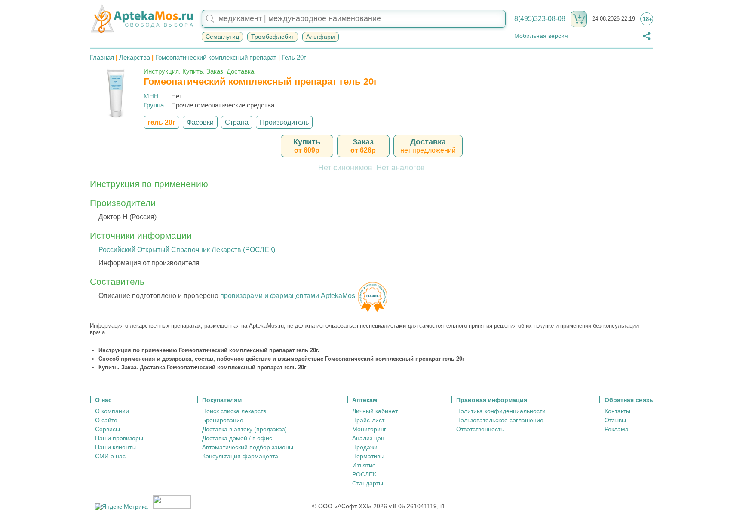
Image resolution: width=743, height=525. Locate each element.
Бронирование (222, 420)
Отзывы (615, 420)
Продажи (365, 447)
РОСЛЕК (364, 474)
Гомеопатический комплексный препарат (215, 57)
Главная (102, 57)
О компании (112, 411)
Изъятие (364, 465)
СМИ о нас (110, 456)
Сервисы (107, 429)
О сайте (106, 420)
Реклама (617, 429)
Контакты (617, 411)
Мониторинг (369, 429)
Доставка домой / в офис (237, 438)
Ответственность (480, 429)
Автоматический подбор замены (247, 447)
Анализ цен (368, 438)
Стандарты (367, 483)
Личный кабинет (375, 411)
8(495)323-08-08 (539, 18)
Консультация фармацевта (240, 456)
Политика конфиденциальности (501, 411)
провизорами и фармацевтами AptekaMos (287, 295)
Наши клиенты (115, 447)
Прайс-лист (368, 420)
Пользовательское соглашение (499, 420)
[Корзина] (579, 19)
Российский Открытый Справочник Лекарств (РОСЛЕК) (186, 249)
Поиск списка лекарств (234, 411)
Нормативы (368, 456)
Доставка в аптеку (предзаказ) (244, 429)
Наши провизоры (119, 438)
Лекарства (134, 57)
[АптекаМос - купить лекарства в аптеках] (141, 19)
